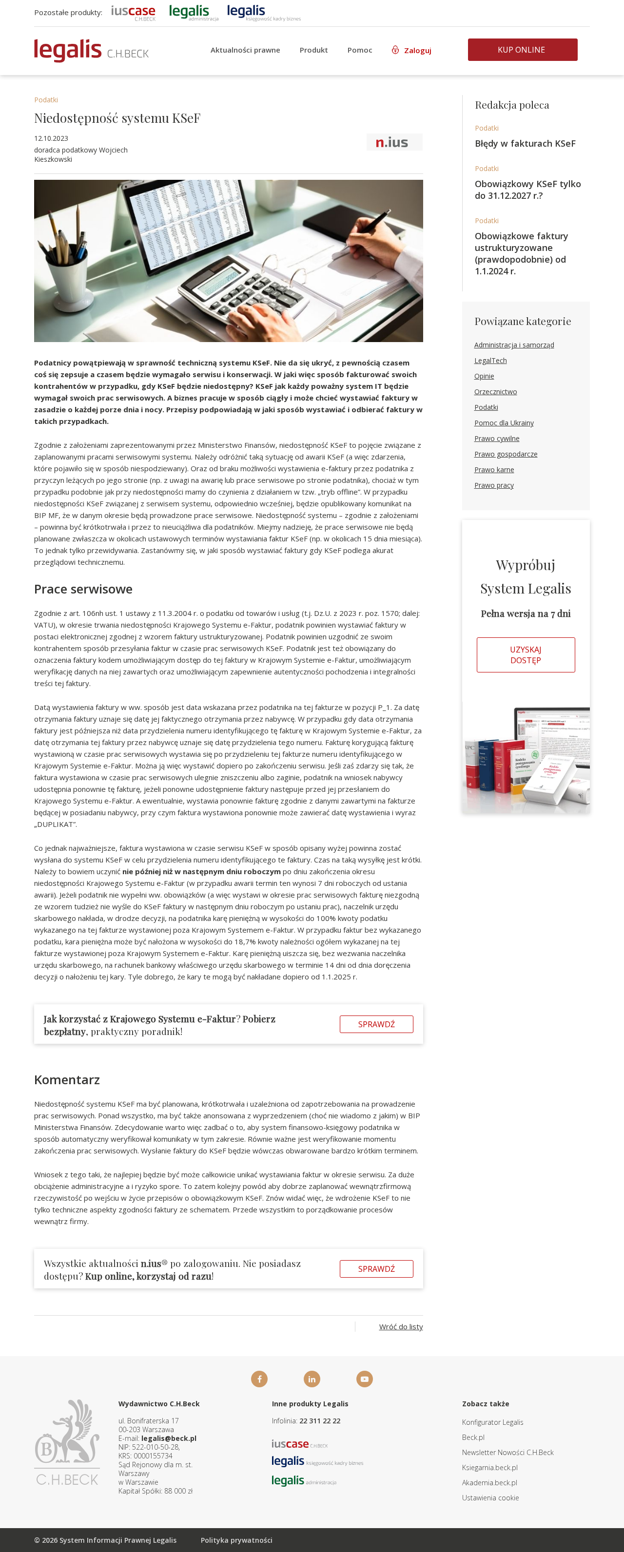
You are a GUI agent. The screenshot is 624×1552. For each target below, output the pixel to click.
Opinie (484, 376)
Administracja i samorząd (514, 344)
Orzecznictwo (495, 391)
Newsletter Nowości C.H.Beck (508, 1452)
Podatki (46, 99)
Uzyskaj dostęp (526, 655)
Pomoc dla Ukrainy (504, 422)
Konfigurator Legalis (493, 1422)
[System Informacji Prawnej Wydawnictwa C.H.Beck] (91, 51)
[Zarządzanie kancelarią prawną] (134, 12)
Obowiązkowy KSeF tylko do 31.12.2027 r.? (528, 189)
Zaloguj (417, 50)
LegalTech (490, 360)
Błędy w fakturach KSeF (525, 143)
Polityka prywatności (237, 1540)
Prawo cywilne (497, 438)
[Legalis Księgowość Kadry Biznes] (318, 1460)
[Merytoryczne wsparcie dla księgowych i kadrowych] (264, 12)
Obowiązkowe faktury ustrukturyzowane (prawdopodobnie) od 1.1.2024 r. (521, 253)
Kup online (521, 49)
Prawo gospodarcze (506, 454)
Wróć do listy (401, 1326)
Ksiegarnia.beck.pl (490, 1467)
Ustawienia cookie (490, 1497)
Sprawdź (376, 1024)
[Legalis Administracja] (304, 1480)
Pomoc (360, 50)
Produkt (314, 50)
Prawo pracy (494, 485)
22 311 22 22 (319, 1420)
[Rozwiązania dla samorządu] (194, 12)
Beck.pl (473, 1437)
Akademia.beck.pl (489, 1482)
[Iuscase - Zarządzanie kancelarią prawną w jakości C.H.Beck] (300, 1442)
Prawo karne (494, 469)
